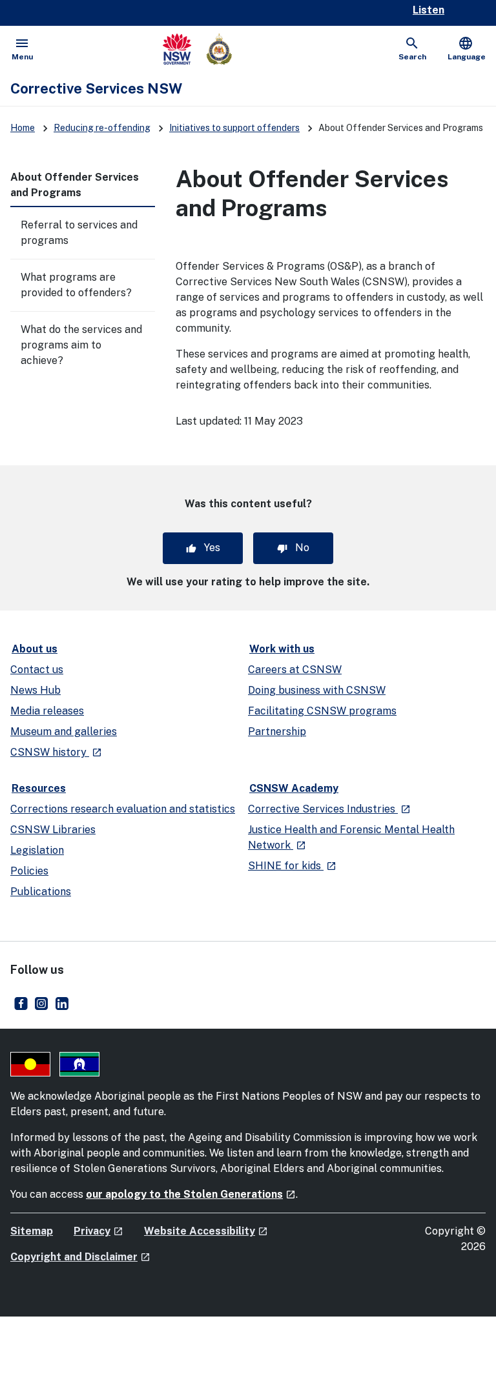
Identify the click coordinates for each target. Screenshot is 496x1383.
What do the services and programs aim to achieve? (81, 345)
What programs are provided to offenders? (76, 285)
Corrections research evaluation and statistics (122, 809)
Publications (40, 891)
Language (467, 48)
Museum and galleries (63, 731)
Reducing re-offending (102, 128)
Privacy (98, 1231)
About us (34, 649)
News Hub (35, 690)
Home (22, 128)
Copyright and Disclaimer (80, 1257)
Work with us (282, 649)
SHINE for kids (292, 866)
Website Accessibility (206, 1231)
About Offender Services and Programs (74, 185)
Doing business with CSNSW (317, 690)
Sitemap (31, 1231)
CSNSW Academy (293, 788)
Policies (29, 871)
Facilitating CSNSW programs (322, 711)
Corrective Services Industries (329, 809)
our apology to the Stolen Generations (191, 1194)
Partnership (277, 731)
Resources (39, 788)
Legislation (37, 850)
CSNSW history (56, 752)
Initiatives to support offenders (234, 128)
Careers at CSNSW (295, 669)
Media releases (47, 711)
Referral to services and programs (79, 233)
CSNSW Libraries (53, 829)
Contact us (36, 669)
